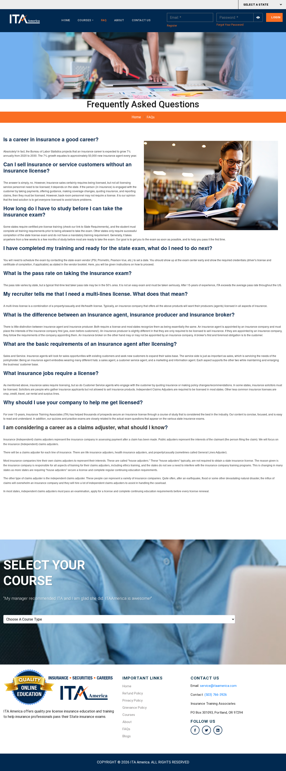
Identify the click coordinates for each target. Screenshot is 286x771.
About (119, 20)
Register (172, 25)
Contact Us (141, 20)
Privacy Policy (132, 700)
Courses (128, 715)
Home (65, 20)
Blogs (126, 736)
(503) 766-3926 (215, 695)
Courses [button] (84, 20)
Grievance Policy (134, 708)
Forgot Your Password (230, 24)
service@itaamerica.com (218, 686)
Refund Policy (132, 693)
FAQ (104, 20)
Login (275, 17)
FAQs (126, 729)
